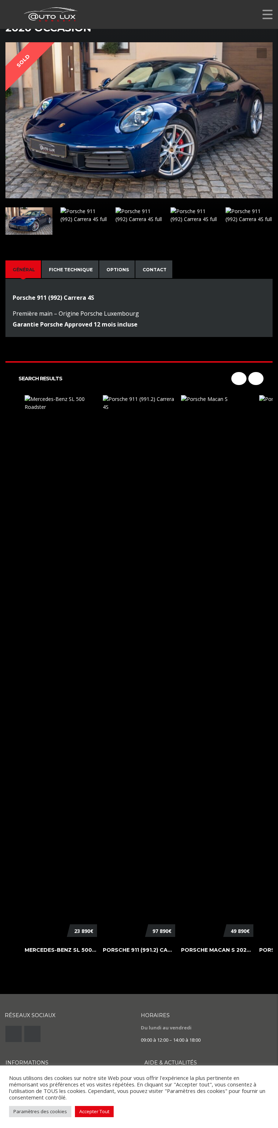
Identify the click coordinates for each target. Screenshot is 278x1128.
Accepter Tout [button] (94, 1111)
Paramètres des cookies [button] (40, 1111)
